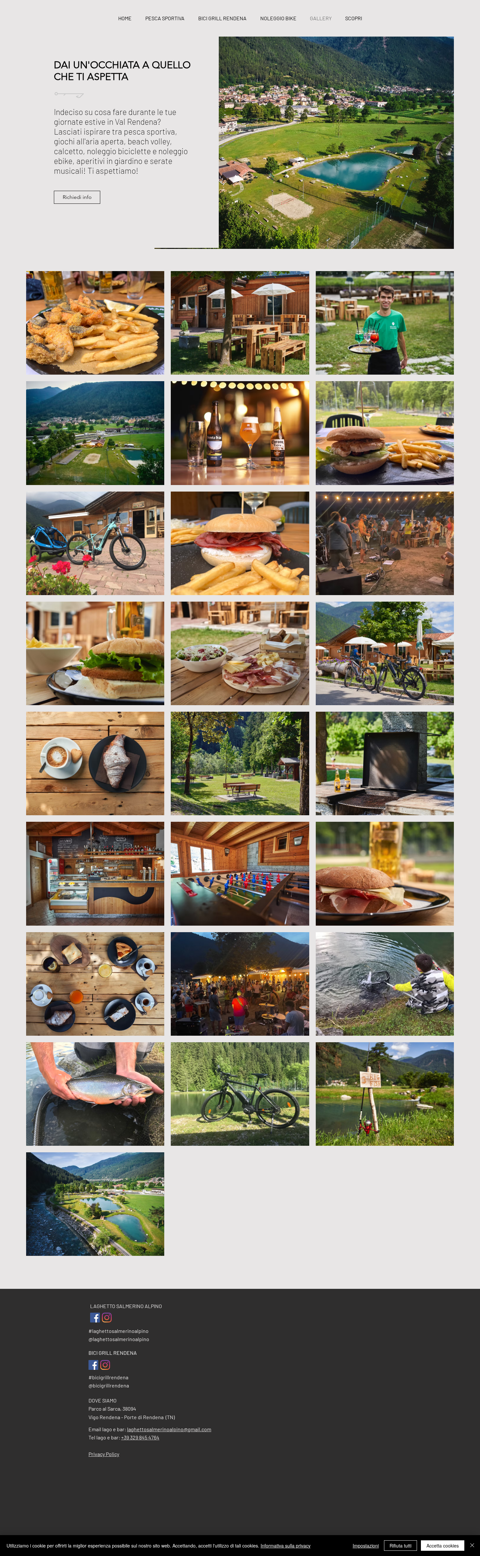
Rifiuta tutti (400, 1545)
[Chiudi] (472, 1545)
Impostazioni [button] (366, 1545)
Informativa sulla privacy (286, 1545)
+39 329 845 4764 (140, 1437)
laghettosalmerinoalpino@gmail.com (169, 1429)
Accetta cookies (442, 1545)
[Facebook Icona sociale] (95, 1317)
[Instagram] (107, 1317)
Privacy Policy (103, 1454)
